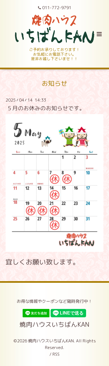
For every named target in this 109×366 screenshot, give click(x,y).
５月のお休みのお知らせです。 (46, 108)
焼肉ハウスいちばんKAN (54, 324)
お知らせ (54, 83)
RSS (56, 354)
